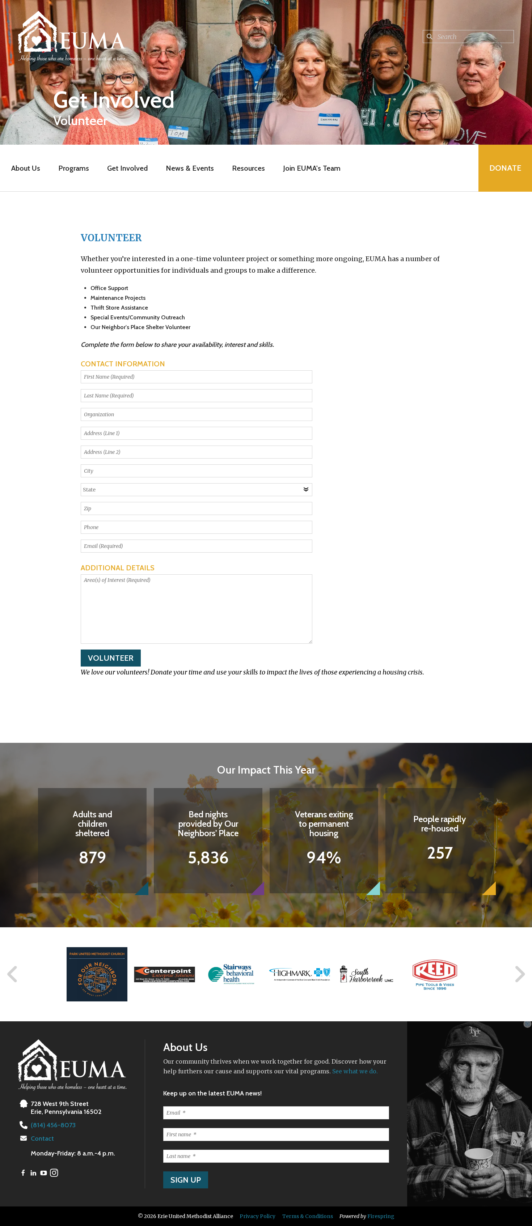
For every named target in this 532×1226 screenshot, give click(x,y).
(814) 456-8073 (53, 1125)
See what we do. (355, 1071)
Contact (42, 1138)
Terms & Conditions (307, 1216)
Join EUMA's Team (312, 168)
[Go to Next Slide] (519, 974)
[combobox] (468, 36)
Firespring (380, 1216)
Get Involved (127, 168)
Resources (248, 168)
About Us (25, 168)
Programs (73, 168)
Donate (505, 168)
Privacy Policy (257, 1216)
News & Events (190, 168)
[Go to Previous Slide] (13, 974)
